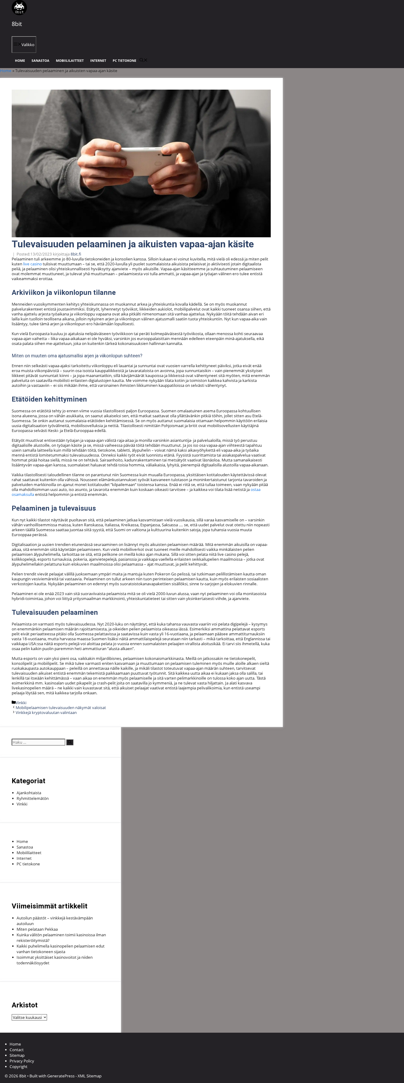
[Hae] (69, 742)
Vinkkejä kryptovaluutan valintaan (46, 712)
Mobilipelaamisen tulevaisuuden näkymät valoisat (61, 707)
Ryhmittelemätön (33, 798)
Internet (98, 60)
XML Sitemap (89, 1076)
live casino (32, 264)
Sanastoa (40, 60)
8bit (17, 24)
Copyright (18, 1066)
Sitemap (17, 1055)
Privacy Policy (22, 1061)
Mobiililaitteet (70, 60)
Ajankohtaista (29, 792)
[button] (144, 60)
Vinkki (21, 702)
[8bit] (19, 13)
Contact (17, 1049)
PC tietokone (124, 60)
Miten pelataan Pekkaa (37, 929)
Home (20, 60)
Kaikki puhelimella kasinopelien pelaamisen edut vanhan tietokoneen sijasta (61, 948)
